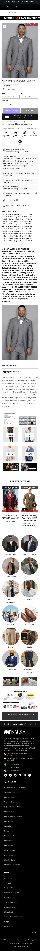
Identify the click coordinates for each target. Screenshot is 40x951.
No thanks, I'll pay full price (20, 947)
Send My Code (20, 942)
